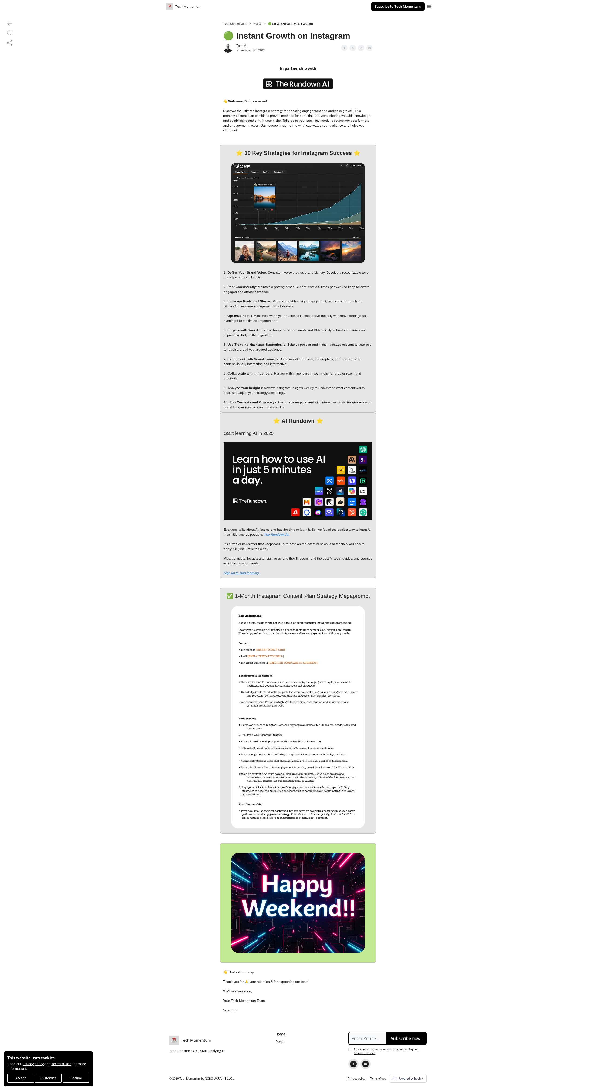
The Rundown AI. (276, 534)
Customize (48, 1078)
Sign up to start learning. (242, 573)
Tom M (241, 45)
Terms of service (364, 1053)
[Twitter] (353, 1064)
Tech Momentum (235, 24)
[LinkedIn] (365, 1064)
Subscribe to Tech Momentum (398, 6)
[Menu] (429, 5)
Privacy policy (33, 1064)
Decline (76, 1078)
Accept (20, 1078)
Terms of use (61, 1064)
